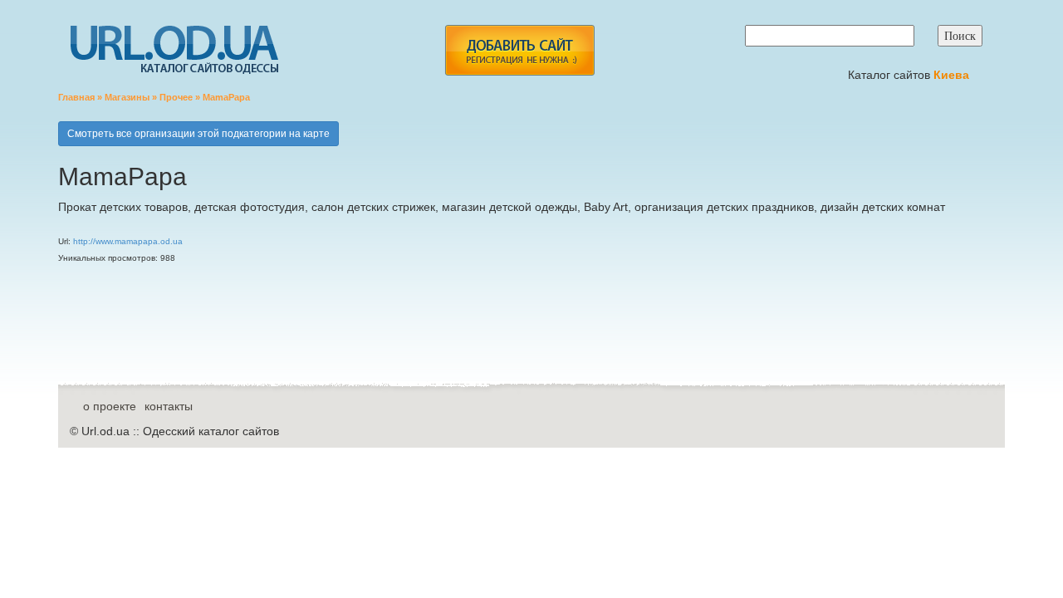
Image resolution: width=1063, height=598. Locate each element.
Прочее (176, 97)
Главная (76, 97)
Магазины (127, 97)
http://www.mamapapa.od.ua (128, 241)
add (519, 50)
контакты (169, 406)
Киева (952, 74)
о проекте (109, 406)
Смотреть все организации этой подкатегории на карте (198, 134)
